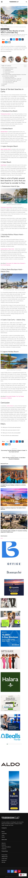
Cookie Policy (4, 858)
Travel (3, 835)
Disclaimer (4, 845)
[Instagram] (15, 871)
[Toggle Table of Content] (24, 66)
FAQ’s (3, 85)
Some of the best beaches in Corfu (9, 67)
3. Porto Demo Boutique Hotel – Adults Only (12, 80)
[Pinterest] (19, 871)
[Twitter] (12, 871)
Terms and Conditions (6, 846)
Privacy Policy (4, 854)
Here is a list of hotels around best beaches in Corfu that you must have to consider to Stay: (14, 75)
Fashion (3, 837)
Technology (4, 833)
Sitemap (3, 862)
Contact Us (4, 848)
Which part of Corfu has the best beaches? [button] (11, 427)
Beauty (3, 831)
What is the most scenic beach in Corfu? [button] (11, 430)
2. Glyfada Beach (7, 70)
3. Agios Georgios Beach (9, 71)
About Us (4, 843)
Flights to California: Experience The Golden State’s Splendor (13, 508)
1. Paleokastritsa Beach (8, 69)
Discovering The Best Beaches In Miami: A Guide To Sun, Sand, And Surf (14, 451)
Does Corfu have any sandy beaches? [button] (10, 435)
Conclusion (4, 84)
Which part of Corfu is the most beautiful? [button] (11, 432)
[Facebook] (8, 871)
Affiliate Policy (5, 856)
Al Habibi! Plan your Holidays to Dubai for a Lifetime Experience (13, 485)
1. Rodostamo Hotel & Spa (9, 77)
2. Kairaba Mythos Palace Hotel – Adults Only (12, 78)
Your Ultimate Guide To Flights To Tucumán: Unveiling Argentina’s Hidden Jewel (14, 531)
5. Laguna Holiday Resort (9, 82)
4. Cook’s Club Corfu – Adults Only (10, 81)
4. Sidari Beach (7, 73)
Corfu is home (10, 405)
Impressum (4, 860)
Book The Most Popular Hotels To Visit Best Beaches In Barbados (14, 458)
